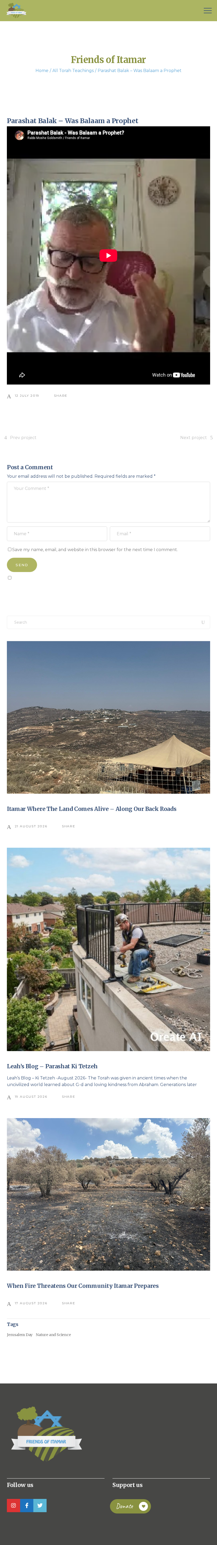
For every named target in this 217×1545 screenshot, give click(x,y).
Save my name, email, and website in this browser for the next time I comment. (95, 549)
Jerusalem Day (20, 1334)
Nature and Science (53, 1334)
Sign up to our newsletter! (37, 590)
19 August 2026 (31, 1097)
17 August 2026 (31, 1303)
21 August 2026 (31, 826)
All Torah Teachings (73, 70)
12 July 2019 (27, 396)
